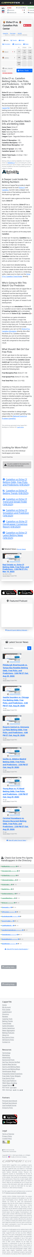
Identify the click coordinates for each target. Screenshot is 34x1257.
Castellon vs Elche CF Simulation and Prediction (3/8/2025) (16, 513)
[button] (31, 3)
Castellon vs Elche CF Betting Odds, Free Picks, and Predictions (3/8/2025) (16, 482)
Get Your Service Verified (11, 1062)
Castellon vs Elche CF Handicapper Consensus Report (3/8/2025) (15, 524)
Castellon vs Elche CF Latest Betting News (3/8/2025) (15, 535)
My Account (6, 1007)
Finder (22, 40)
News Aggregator (8, 1030)
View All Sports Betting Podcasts (17, 630)
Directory (5, 1014)
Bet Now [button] (28, 25)
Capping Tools (7, 1019)
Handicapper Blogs (9, 1071)
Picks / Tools (24, 70)
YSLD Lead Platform (9, 1081)
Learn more (20, 427)
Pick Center (13, 33)
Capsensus (17, 44)
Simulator (7, 44)
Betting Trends (7, 1021)
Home (4, 1005)
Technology (6, 1053)
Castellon (5, 190)
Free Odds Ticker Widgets (11, 1076)
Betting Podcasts (8, 1033)
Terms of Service (8, 1134)
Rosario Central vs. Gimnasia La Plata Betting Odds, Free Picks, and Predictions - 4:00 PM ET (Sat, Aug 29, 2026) (16, 731)
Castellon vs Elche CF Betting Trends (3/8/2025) (16, 492)
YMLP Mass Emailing (9, 1083)
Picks (7, 40)
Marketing (6, 1055)
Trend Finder (6, 1023)
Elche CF (22, 187)
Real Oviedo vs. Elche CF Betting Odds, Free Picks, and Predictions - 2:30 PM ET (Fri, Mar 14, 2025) (16, 568)
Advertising (6, 1057)
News (27, 44)
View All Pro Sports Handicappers (17, 949)
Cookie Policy (7, 1138)
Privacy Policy (7, 1136)
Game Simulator (8, 1026)
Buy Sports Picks (8, 1037)
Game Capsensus (8, 1028)
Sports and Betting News (11, 1067)
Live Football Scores (9, 1105)
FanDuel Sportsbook (9, 1103)
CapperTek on (7, 1085)
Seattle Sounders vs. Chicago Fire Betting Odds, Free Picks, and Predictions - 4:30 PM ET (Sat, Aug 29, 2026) (16, 701)
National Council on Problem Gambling (16, 1193)
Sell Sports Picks (8, 1040)
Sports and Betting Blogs (11, 1069)
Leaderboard (7, 1012)
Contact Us (6, 1042)
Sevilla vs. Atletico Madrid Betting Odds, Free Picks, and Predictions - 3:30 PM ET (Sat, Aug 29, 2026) (15, 763)
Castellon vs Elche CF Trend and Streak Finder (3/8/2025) (15, 502)
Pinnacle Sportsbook (9, 1101)
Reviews (5, 1016)
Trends (14, 40)
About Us (5, 1035)
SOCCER (20, 33)
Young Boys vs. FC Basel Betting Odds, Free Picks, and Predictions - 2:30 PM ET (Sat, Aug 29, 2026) (15, 792)
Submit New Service (9, 1064)
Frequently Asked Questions (12, 1074)
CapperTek (5, 33)
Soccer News (21, 549)
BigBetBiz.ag (11, 163)
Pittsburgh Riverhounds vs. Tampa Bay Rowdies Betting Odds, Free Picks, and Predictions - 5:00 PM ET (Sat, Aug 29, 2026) (16, 670)
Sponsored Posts (8, 1060)
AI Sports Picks (7, 1108)
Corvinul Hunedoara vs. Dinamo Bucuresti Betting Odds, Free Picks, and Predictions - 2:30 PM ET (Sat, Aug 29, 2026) (16, 824)
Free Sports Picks (8, 1078)
